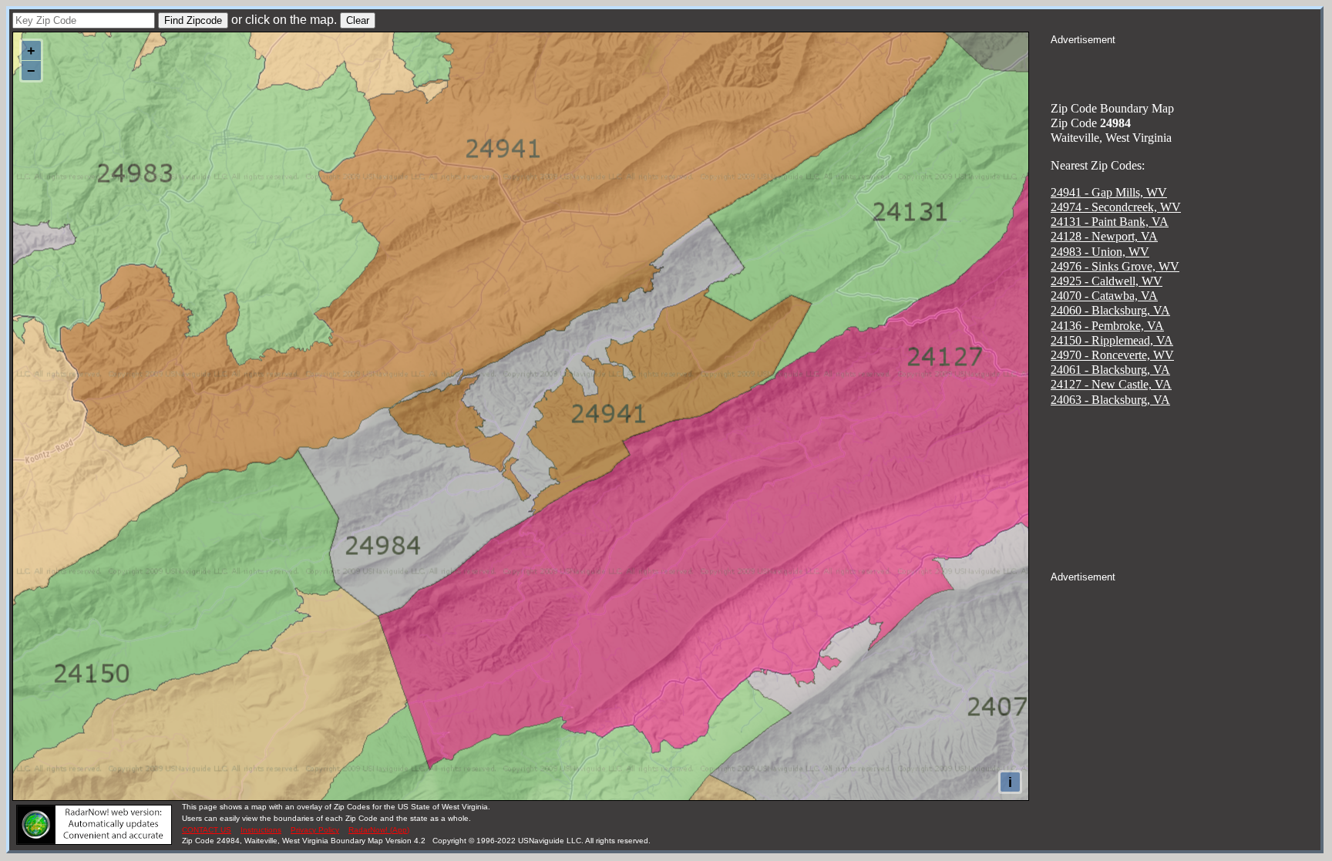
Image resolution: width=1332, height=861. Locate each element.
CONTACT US (206, 830)
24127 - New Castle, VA (1111, 384)
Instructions (260, 830)
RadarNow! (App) (378, 830)
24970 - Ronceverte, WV (1112, 355)
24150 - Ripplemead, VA (1112, 340)
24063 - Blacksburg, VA (1110, 399)
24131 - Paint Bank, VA (1110, 221)
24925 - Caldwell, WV (1106, 281)
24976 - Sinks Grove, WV (1115, 266)
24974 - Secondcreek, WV (1116, 207)
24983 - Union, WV (1100, 251)
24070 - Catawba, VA (1104, 295)
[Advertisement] (1185, 66)
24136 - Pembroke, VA (1107, 325)
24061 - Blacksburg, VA (1110, 369)
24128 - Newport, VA (1104, 236)
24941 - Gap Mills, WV (1109, 192)
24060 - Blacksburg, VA (1110, 310)
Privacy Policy (315, 830)
